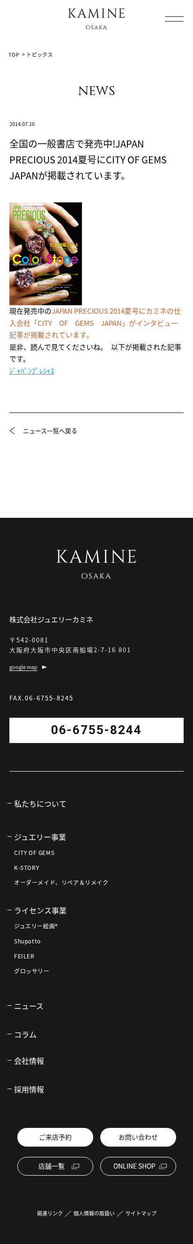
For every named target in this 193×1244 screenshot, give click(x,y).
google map (23, 667)
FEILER (24, 956)
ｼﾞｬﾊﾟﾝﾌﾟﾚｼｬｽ (31, 371)
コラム (25, 1034)
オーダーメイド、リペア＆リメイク (61, 882)
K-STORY (26, 867)
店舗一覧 (51, 1165)
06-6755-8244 (96, 730)
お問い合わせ (138, 1136)
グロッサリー (32, 971)
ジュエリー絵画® (36, 926)
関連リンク (50, 1213)
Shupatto (27, 941)
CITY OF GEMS (34, 852)
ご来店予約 (55, 1136)
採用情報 (29, 1089)
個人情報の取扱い (94, 1213)
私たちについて (40, 803)
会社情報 (29, 1060)
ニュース (29, 1005)
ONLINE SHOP (134, 1165)
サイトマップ (141, 1213)
